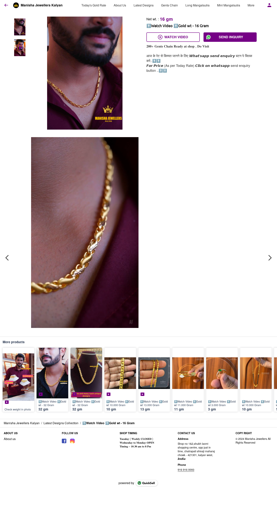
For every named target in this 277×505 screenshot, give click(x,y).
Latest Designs (144, 5)
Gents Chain (169, 5)
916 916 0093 (186, 469)
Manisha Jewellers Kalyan (42, 5)
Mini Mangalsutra (228, 5)
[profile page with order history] (269, 5)
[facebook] (64, 441)
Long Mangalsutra (197, 5)
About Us (120, 5)
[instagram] (72, 441)
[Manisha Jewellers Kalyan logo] (16, 5)
